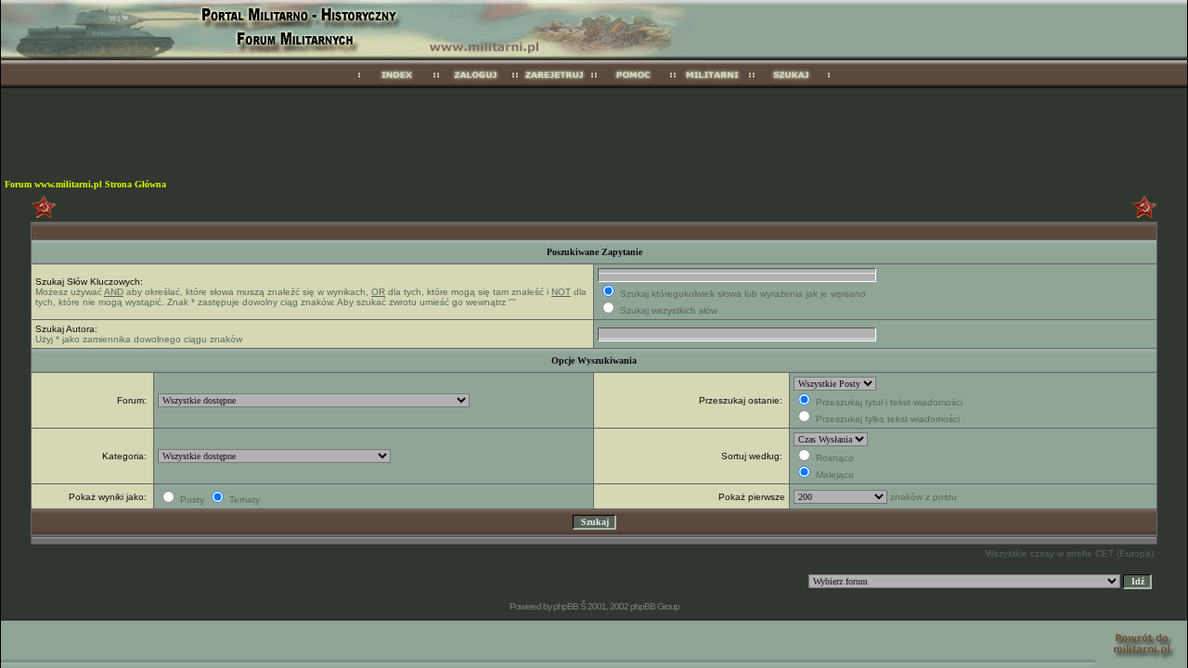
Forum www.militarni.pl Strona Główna (85, 184)
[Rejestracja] (554, 85)
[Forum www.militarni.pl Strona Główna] (396, 85)
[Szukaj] (791, 85)
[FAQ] (633, 85)
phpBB (565, 606)
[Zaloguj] (475, 85)
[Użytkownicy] (712, 85)
